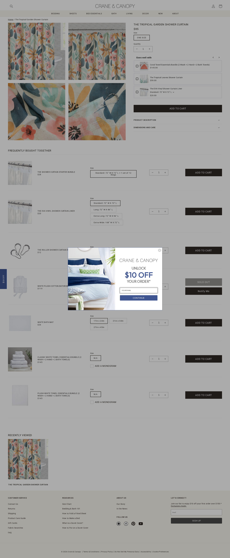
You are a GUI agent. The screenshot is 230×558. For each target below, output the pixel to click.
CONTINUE (138, 298)
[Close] (159, 250)
